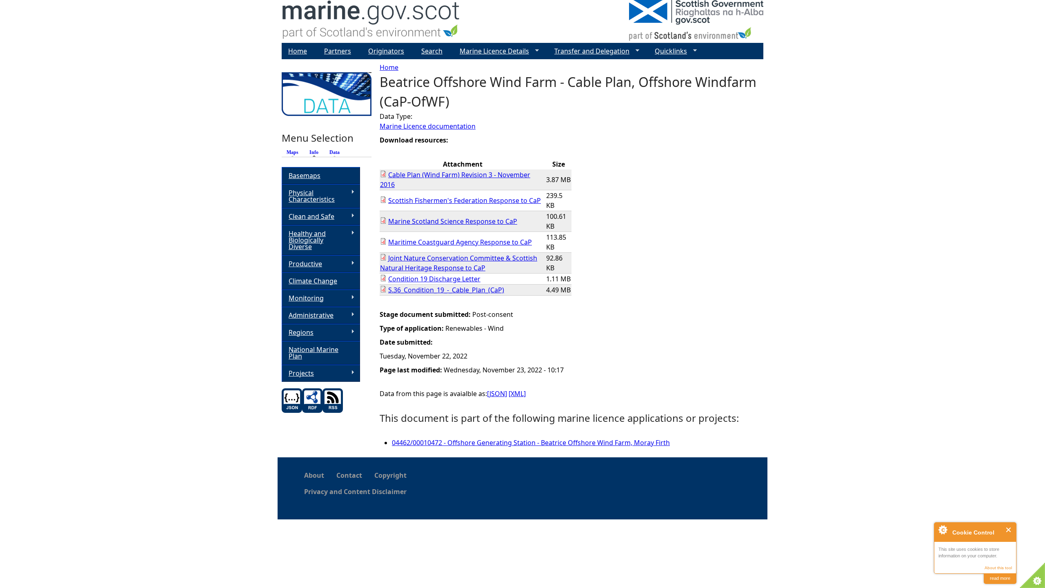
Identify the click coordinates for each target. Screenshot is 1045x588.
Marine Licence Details (491, 51)
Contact (349, 475)
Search (431, 51)
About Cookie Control (942, 530)
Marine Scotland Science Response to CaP (452, 221)
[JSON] (497, 393)
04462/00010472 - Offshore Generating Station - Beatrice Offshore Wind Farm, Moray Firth (531, 442)
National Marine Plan (313, 353)
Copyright (390, 475)
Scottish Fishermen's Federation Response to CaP (464, 200)
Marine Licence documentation (428, 126)
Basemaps (304, 175)
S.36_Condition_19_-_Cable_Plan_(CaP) (446, 289)
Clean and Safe (308, 216)
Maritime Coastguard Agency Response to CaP (460, 242)
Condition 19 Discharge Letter (434, 278)
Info (315, 152)
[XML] (517, 393)
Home (389, 67)
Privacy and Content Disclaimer (355, 491)
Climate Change (313, 280)
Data (334, 152)
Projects (298, 373)
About (314, 475)
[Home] (371, 21)
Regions (298, 332)
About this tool (998, 568)
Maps (292, 152)
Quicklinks (667, 51)
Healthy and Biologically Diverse (304, 240)
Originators (386, 51)
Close (1009, 529)
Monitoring (303, 298)
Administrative (308, 315)
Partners (337, 51)
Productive (302, 264)
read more (1000, 578)
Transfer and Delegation (588, 51)
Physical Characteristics (308, 196)
